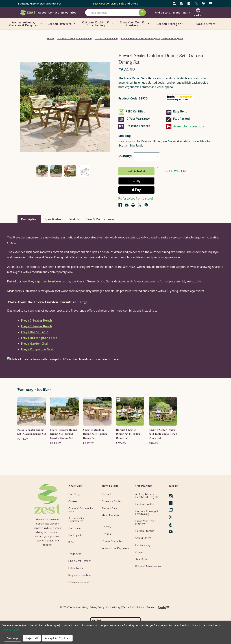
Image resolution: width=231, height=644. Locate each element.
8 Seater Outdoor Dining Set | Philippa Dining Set (95, 434)
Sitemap (150, 607)
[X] (196, 3)
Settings (12, 638)
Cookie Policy (113, 607)
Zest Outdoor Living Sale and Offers (115, 3)
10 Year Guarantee (112, 541)
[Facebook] (181, 3)
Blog (73, 12)
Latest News (75, 568)
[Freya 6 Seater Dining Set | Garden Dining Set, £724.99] (31, 411)
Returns (106, 533)
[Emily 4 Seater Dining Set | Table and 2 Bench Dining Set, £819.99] (163, 411)
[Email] (126, 205)
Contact (53, 12)
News (64, 12)
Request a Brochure (79, 575)
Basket (198, 15)
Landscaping (142, 545)
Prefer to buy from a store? (135, 198)
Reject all (32, 638)
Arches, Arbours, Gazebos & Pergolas (23, 24)
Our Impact (74, 535)
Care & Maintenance (100, 219)
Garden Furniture (59, 23)
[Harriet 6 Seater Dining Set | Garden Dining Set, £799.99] (130, 411)
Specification (54, 219)
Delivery (106, 526)
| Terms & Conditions (132, 607)
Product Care (109, 508)
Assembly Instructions (189, 126)
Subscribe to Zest (78, 582)
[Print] (133, 205)
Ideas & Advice (110, 515)
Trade (176, 12)
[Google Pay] (136, 181)
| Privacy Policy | (97, 607)
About (42, 12)
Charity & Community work (80, 510)
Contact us (108, 494)
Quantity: (125, 156)
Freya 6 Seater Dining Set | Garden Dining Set (31, 432)
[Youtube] (210, 3)
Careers (72, 501)
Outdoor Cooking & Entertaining (95, 24)
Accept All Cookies (57, 638)
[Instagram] (174, 3)
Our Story (74, 494)
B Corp (72, 542)
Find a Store (162, 12)
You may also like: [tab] (34, 389)
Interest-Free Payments (115, 548)
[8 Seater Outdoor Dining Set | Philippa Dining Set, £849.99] (97, 411)
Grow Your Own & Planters (131, 24)
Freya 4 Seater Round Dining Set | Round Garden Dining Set (63, 434)
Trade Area (74, 553)
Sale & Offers (205, 23)
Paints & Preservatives (148, 566)
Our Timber (75, 528)
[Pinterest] (203, 3)
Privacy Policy (11, 629)
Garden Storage (167, 23)
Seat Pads (141, 559)
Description (29, 219)
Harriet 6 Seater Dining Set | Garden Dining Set (128, 434)
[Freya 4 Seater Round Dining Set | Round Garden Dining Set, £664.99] (64, 411)
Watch (74, 219)
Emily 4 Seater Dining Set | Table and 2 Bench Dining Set (163, 434)
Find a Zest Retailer (79, 560)
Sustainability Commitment (76, 520)
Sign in (186, 12)
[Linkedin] (189, 3)
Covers (139, 552)
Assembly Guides (112, 501)
